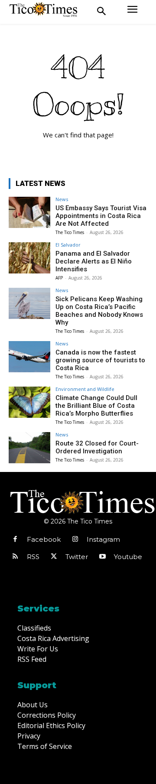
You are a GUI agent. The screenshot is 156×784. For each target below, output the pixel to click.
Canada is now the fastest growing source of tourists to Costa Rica (100, 360)
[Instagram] (74, 539)
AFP (59, 278)
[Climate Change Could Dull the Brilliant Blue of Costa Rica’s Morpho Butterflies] (29, 402)
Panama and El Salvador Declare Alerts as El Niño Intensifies (93, 261)
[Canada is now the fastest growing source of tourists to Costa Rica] (29, 356)
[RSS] (15, 556)
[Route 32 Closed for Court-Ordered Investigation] (29, 447)
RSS (33, 557)
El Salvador (68, 244)
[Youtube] (102, 556)
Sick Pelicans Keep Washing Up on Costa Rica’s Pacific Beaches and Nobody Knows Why (99, 310)
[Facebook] (15, 539)
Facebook (44, 539)
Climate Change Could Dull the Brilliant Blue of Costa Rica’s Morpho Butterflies (96, 405)
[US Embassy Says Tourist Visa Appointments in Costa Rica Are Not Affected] (29, 212)
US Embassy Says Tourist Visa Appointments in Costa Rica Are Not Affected (100, 216)
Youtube (128, 557)
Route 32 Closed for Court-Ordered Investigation (97, 447)
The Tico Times (69, 232)
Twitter (76, 557)
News (61, 199)
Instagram (103, 539)
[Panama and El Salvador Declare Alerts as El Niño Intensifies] (29, 257)
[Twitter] (53, 556)
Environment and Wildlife (84, 389)
